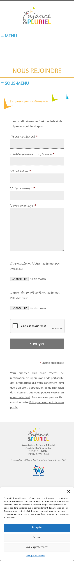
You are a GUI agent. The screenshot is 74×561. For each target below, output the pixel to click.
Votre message (23, 205)
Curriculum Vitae (35, 266)
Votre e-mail (22, 188)
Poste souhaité (24, 136)
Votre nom (20, 171)
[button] (68, 491)
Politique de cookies (35, 556)
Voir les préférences (37, 547)
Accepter (37, 527)
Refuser (37, 537)
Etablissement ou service (32, 154)
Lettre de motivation (35, 295)
